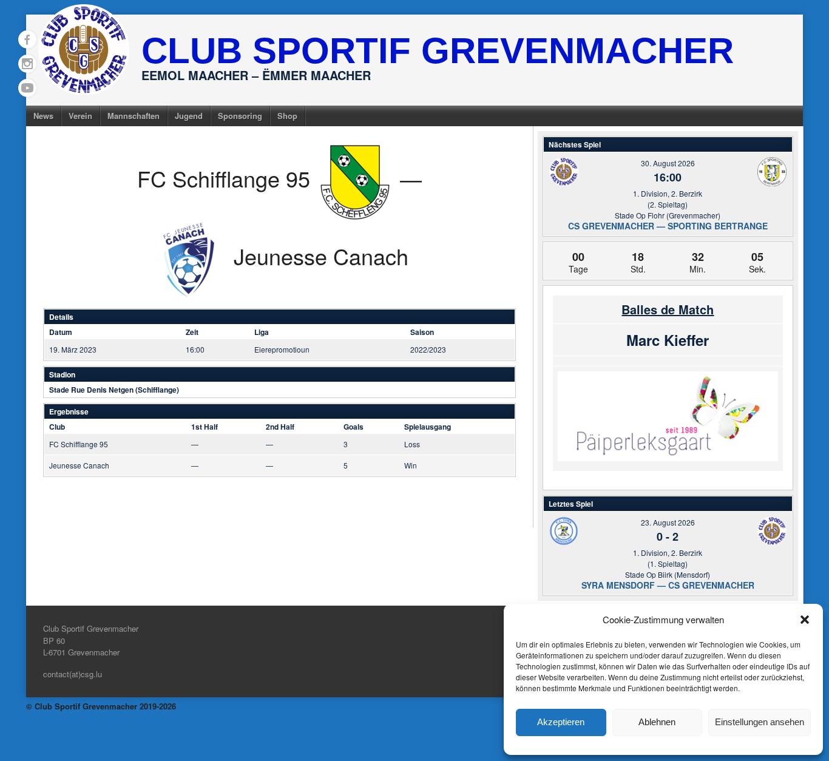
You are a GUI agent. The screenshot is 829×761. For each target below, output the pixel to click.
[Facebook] (27, 39)
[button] (805, 620)
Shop (287, 115)
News (43, 115)
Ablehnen (656, 722)
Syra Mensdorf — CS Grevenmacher (667, 585)
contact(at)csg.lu (72, 674)
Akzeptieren (560, 722)
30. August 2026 (668, 163)
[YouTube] (27, 88)
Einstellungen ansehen (759, 722)
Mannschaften (133, 115)
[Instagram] (27, 64)
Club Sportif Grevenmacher (437, 50)
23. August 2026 (668, 522)
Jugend (189, 115)
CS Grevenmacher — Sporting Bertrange (668, 226)
